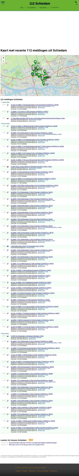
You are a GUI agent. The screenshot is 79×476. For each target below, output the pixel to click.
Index (21, 7)
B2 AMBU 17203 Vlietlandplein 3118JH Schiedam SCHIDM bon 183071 (32, 250)
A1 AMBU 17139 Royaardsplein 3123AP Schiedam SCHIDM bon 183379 (32, 172)
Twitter (25, 471)
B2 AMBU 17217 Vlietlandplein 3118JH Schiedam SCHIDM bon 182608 (32, 380)
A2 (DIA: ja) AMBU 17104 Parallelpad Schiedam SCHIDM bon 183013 (31, 287)
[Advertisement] (39, 28)
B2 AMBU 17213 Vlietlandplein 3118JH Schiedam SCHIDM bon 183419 (32, 133)
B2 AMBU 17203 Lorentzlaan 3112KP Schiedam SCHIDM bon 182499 (31, 407)
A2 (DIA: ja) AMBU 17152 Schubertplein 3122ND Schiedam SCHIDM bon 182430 (34, 427)
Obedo (43, 467)
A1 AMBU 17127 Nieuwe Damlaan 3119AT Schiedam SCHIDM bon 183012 (33, 293)
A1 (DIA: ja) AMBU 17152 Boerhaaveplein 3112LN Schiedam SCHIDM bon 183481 (35, 105)
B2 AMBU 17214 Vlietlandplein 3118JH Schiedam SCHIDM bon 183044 (32, 257)
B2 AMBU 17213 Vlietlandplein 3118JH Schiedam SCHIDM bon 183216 (32, 226)
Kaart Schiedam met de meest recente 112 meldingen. (39, 75)
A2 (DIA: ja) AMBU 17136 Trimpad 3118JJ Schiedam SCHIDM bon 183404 (33, 153)
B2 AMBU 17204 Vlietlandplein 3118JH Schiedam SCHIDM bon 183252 (32, 199)
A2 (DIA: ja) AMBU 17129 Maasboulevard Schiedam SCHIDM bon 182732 (32, 361)
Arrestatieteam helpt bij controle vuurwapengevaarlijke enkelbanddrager (33, 443)
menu (3, 4)
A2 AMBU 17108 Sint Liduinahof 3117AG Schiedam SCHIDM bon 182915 (32, 320)
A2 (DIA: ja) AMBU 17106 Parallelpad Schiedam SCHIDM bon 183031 (31, 270)
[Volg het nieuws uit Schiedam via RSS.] (30, 440)
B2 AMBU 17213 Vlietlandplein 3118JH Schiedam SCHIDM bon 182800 (32, 341)
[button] (42, 75)
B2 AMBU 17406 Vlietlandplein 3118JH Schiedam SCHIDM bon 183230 (32, 212)
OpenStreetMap (67, 95)
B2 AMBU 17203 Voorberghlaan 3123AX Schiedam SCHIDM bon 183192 (32, 232)
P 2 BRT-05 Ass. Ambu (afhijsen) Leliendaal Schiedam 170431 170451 (31, 166)
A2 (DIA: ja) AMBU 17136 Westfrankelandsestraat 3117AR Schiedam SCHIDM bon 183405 (37, 146)
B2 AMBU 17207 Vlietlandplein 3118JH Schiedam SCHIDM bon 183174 (32, 239)
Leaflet (58, 95)
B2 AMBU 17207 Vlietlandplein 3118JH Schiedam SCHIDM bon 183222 (32, 219)
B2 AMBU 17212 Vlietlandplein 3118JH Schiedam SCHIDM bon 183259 (32, 192)
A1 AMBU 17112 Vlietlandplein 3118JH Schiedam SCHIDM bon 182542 (32, 394)
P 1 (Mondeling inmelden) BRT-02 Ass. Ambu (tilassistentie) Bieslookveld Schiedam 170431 (38, 118)
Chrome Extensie (42, 471)
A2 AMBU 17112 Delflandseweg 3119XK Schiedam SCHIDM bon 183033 (32, 263)
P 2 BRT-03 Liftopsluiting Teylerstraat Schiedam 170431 (27, 336)
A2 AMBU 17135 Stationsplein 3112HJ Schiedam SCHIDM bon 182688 (32, 373)
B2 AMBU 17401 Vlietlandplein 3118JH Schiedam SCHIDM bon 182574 (32, 387)
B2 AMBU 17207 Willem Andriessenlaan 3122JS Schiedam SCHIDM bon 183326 (34, 185)
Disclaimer (54, 471)
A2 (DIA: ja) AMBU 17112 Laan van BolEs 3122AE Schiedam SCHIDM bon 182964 (34, 306)
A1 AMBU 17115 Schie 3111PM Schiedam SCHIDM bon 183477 (29, 111)
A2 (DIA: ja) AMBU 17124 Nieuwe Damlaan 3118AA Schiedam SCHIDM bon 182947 (35, 313)
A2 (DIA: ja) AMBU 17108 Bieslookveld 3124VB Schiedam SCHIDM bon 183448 (34, 126)
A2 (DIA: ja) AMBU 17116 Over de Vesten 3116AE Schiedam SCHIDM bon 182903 (34, 327)
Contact (18, 471)
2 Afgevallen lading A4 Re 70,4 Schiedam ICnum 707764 (27, 246)
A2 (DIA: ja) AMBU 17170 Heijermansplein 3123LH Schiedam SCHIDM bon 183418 (35, 139)
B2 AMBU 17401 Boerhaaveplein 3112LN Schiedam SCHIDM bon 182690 (32, 367)
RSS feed (32, 471)
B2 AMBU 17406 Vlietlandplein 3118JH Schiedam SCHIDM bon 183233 (32, 205)
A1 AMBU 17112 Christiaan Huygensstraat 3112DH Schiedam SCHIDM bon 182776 (35, 348)
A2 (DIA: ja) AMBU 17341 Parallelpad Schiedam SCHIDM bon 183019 (31, 282)
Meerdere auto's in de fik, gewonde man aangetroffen (26, 445)
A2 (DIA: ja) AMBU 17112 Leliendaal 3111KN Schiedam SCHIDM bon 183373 (33, 178)
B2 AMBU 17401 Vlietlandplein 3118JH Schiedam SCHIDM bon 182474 (32, 414)
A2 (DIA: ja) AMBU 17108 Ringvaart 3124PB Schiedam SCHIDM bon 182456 (33, 421)
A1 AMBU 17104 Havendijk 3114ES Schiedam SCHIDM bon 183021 (30, 275)
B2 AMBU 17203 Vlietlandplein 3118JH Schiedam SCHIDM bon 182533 (32, 400)
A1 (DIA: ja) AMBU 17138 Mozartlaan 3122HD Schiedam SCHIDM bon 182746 (33, 355)
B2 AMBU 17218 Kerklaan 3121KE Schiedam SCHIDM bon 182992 (30, 300)
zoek (76, 4)
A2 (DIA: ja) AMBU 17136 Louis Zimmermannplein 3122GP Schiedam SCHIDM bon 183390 (37, 160)
